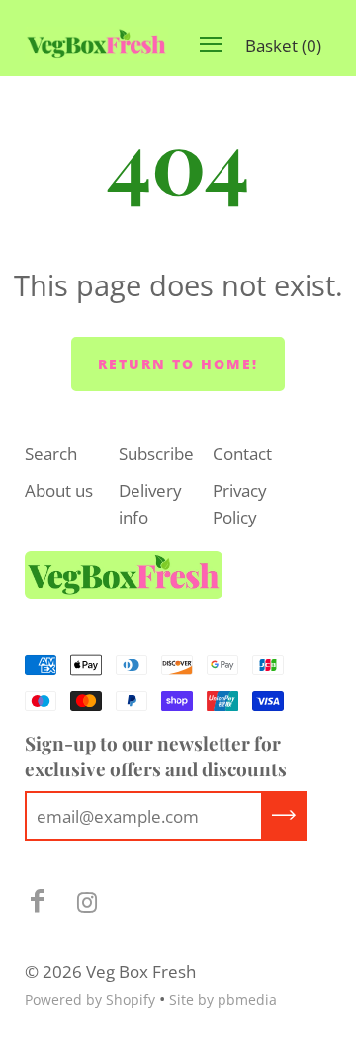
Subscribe (156, 454)
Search (51, 454)
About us (59, 490)
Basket (283, 46)
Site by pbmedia (223, 999)
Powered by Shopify (90, 999)
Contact (242, 454)
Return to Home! (178, 364)
